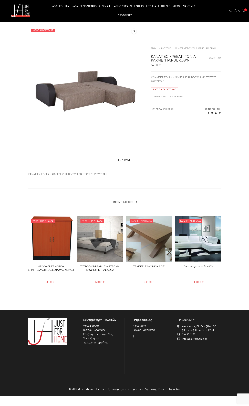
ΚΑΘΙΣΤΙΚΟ (166, 48)
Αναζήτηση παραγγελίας (98, 334)
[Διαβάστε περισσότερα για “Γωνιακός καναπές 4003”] (191, 257)
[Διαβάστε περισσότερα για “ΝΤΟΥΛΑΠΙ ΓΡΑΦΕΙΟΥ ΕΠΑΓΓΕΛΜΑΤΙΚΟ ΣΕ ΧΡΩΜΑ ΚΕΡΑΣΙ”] (43, 257)
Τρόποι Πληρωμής (94, 330)
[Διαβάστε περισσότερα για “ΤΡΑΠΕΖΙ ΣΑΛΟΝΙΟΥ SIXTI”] (141, 257)
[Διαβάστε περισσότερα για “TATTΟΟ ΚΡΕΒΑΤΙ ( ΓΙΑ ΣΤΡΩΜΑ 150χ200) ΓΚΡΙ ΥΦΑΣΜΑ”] (92, 257)
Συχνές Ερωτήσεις (143, 330)
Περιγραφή (124, 160)
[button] (134, 31)
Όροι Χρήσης (91, 338)
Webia (176, 389)
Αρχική (154, 48)
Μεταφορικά (91, 326)
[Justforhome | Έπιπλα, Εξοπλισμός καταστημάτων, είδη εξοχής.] (20, 16)
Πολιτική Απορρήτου (96, 342)
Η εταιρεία (139, 326)
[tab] (124, 160)
